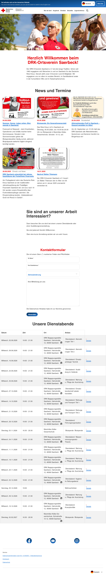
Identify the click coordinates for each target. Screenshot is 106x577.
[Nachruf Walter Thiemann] (53, 158)
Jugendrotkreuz (79, 10)
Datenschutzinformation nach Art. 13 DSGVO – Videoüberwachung (22, 556)
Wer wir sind (48, 10)
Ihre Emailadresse (33, 265)
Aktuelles (70, 10)
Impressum (6, 559)
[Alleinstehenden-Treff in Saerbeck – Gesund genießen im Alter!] (87, 107)
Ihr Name (31, 258)
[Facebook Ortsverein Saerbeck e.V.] (29, 540)
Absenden (32, 314)
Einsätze (63, 10)
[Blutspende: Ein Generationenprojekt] (53, 107)
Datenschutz (6, 562)
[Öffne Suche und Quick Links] (87, 10)
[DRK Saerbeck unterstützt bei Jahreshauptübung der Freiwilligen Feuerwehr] (18, 158)
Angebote (56, 10)
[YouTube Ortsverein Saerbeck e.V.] (53, 540)
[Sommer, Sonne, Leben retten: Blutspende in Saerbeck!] (18, 107)
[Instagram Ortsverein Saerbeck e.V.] (77, 540)
